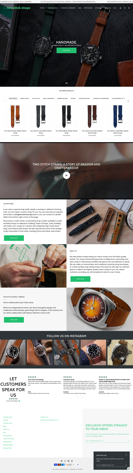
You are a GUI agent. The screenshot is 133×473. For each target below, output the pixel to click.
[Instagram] (65, 461)
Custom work (7, 423)
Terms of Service (8, 439)
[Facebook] (61, 461)
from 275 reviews (12, 401)
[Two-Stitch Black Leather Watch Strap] (66, 117)
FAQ (4, 432)
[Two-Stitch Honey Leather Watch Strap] (15, 117)
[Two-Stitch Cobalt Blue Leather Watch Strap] (118, 117)
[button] (42, 8)
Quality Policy (7, 448)
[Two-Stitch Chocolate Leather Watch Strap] (92, 117)
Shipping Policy (8, 445)
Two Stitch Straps (58, 469)
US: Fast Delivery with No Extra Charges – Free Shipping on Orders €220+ (67, 1)
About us (6, 429)
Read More (80, 279)
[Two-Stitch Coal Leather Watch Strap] (41, 117)
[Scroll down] (66, 84)
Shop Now (66, 50)
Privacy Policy (7, 436)
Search (5, 420)
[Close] (127, 454)
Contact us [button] (44, 417)
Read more (14, 238)
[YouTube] (68, 461)
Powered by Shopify (76, 469)
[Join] (127, 440)
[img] (13, 399)
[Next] (128, 101)
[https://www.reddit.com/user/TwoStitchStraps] (72, 461)
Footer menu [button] (7, 417)
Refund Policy (7, 442)
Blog (4, 426)
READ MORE (14, 319)
